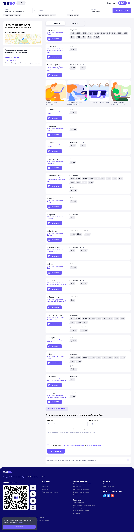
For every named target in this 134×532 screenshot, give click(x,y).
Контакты (45, 489)
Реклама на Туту (78, 508)
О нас (44, 484)
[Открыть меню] (129, 3)
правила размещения (93, 445)
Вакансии (45, 487)
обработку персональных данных (72, 445)
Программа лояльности (81, 489)
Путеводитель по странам (81, 492)
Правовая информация (50, 492)
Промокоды (77, 487)
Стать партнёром (78, 502)
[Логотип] (9, 3)
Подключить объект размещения (84, 505)
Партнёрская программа (81, 511)
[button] (55, 23)
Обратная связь (108, 487)
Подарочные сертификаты (82, 484)
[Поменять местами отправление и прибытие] (35, 10)
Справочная (111, 3)
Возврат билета (78, 495)
